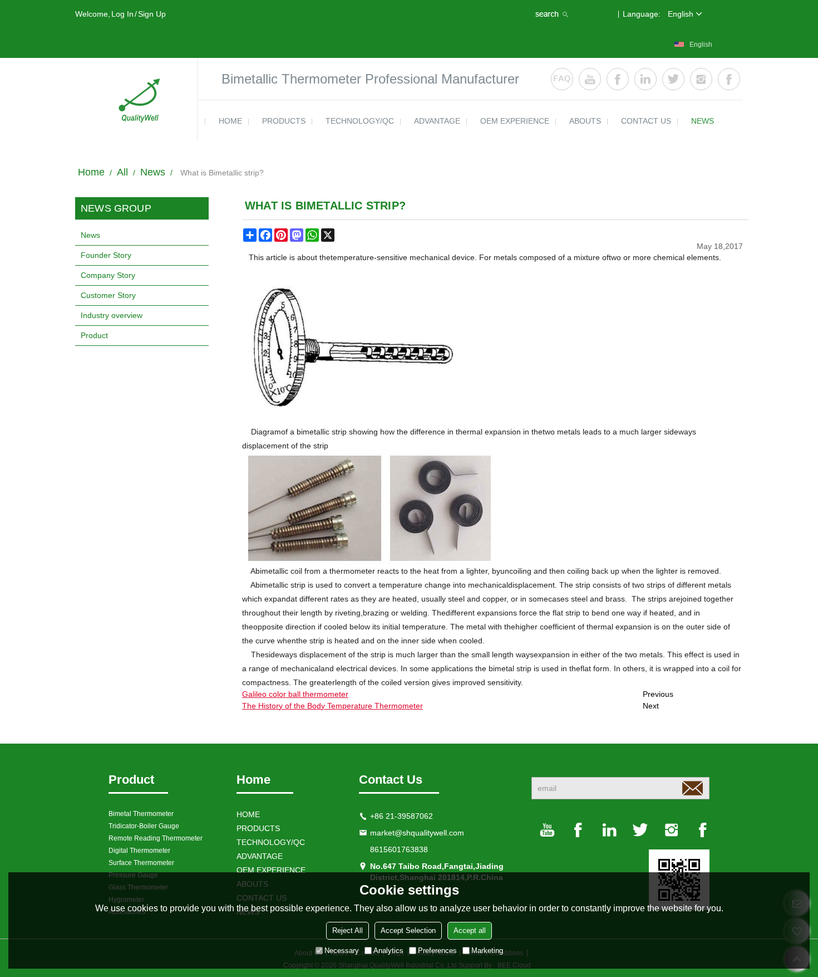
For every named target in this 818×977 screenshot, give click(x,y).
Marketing (487, 950)
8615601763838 (399, 849)
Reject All (347, 930)
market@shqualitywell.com (417, 832)
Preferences (437, 950)
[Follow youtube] (590, 79)
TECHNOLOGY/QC (360, 120)
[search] (553, 13)
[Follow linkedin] (645, 79)
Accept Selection (408, 930)
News (152, 172)
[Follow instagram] (701, 79)
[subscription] (692, 788)
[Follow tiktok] (729, 79)
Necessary (341, 950)
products (283, 120)
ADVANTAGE (437, 120)
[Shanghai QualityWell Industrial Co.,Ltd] (136, 99)
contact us (646, 120)
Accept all (470, 930)
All (122, 172)
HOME (230, 120)
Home (91, 172)
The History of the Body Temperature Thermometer (332, 705)
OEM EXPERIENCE (514, 120)
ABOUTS (585, 120)
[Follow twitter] (673, 79)
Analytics (388, 950)
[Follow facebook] (618, 79)
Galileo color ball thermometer (295, 694)
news (702, 120)
